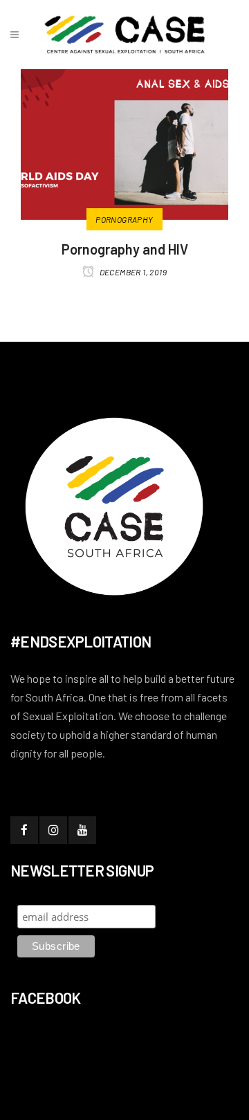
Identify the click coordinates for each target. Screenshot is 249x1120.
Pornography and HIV (125, 249)
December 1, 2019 (132, 272)
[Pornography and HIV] (124, 140)
